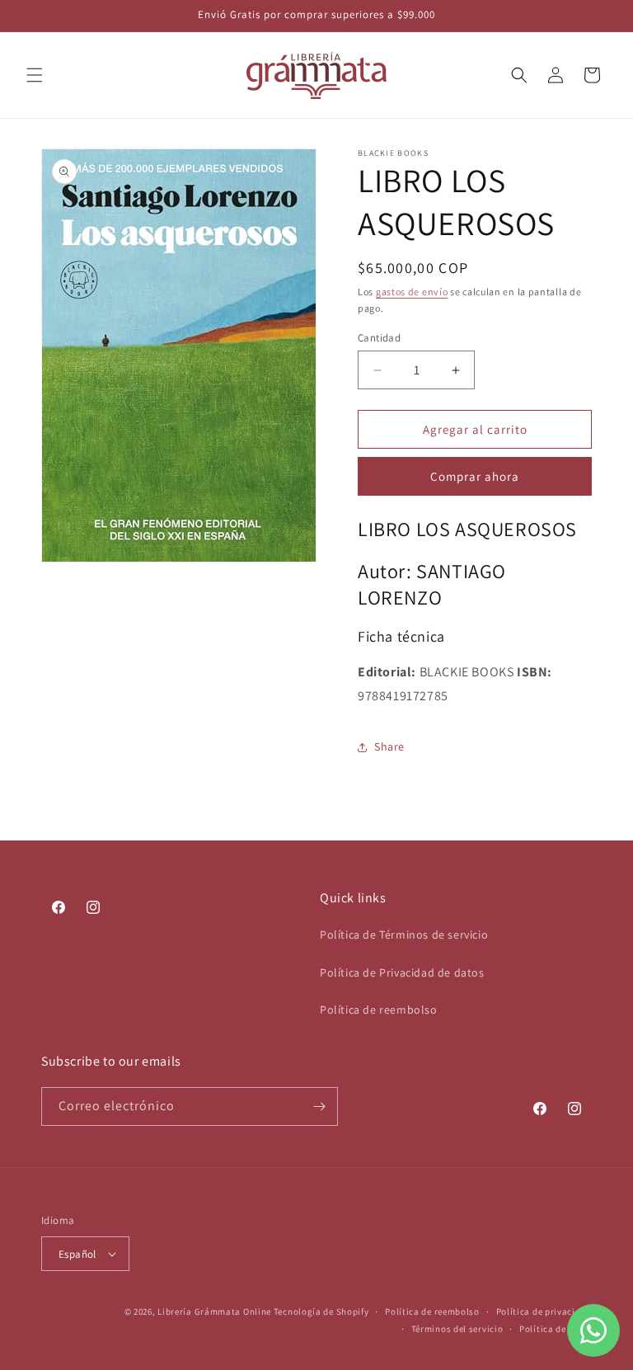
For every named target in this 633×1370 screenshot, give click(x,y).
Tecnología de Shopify (321, 1311)
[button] (34, 75)
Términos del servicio (457, 1329)
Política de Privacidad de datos (402, 972)
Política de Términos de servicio (404, 934)
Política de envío (555, 1329)
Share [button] (389, 746)
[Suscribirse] (319, 1106)
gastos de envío (412, 291)
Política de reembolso (379, 1009)
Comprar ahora (474, 476)
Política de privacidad (544, 1311)
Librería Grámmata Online (214, 1311)
